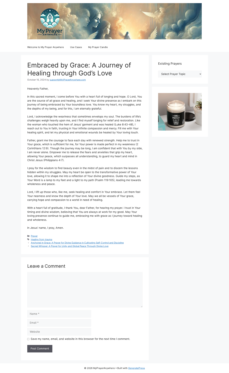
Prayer (34, 236)
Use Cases (76, 47)
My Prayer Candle (98, 47)
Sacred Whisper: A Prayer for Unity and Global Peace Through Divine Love (69, 246)
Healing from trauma (41, 239)
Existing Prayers (170, 63)
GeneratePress (136, 368)
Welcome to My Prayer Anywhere (45, 47)
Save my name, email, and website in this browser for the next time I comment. (80, 338)
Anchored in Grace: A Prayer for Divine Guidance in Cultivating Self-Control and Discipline (77, 242)
